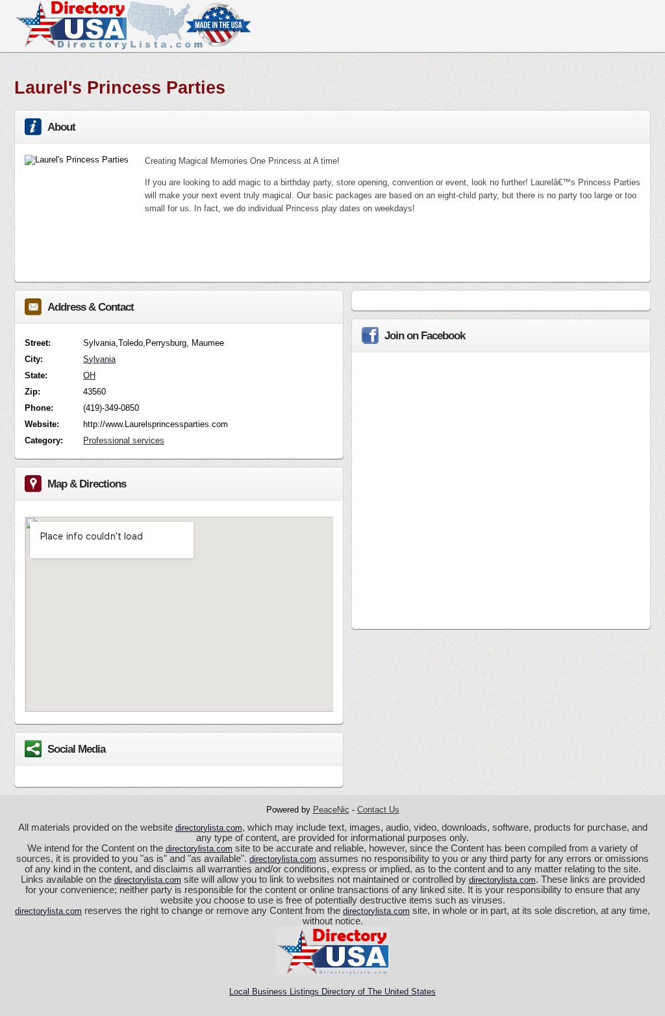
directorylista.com (208, 828)
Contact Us (378, 809)
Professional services (123, 440)
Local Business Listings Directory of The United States (332, 991)
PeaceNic (331, 809)
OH (89, 375)
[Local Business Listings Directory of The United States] (132, 46)
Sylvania (99, 359)
